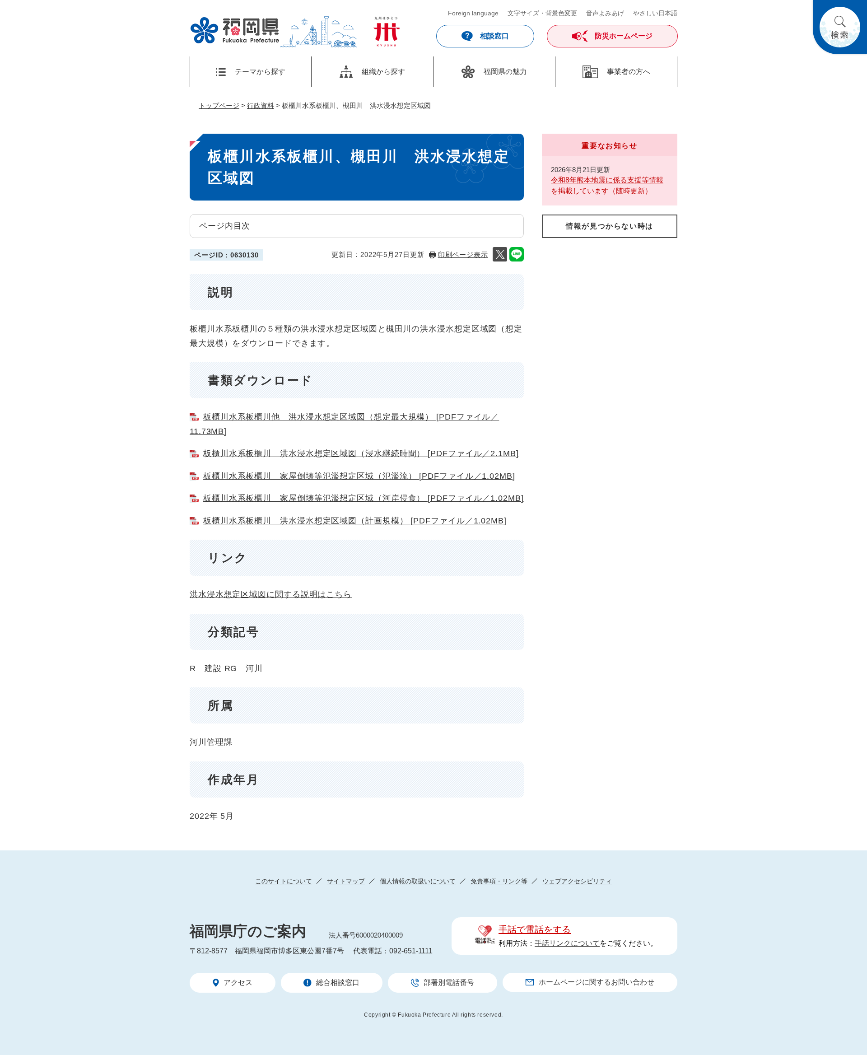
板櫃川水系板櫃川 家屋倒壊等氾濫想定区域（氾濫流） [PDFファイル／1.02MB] (359, 476)
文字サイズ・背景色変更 (542, 13)
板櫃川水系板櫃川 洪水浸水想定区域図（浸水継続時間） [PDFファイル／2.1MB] (361, 453)
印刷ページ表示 (463, 254)
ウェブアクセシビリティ (577, 881)
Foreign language (473, 13)
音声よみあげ (605, 13)
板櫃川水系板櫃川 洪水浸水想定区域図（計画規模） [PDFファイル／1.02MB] (355, 520)
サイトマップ (346, 881)
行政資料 (260, 105)
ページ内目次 (224, 225)
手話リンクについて (567, 943)
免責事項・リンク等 (499, 881)
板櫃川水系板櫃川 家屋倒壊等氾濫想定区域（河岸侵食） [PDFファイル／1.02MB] (363, 498)
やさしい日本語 (655, 13)
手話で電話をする (535, 929)
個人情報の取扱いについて (418, 881)
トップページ (219, 105)
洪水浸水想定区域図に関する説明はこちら (271, 594)
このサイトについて (283, 881)
